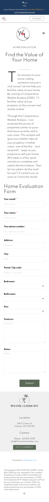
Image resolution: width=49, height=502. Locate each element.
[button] (24, 447)
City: (6, 254)
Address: (8, 240)
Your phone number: (14, 227)
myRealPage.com (29, 460)
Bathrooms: (10, 294)
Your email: (10, 199)
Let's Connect (24, 447)
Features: (9, 319)
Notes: (7, 349)
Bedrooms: (9, 282)
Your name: (10, 213)
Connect (37, 18)
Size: (6, 307)
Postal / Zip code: (13, 268)
